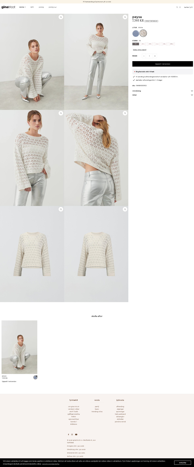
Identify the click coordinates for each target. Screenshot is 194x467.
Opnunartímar (74, 419)
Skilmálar (120, 419)
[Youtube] (76, 434)
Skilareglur (120, 417)
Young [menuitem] (41, 7)
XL (164, 44)
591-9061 (82, 453)
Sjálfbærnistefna (74, 414)
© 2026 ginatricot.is (74, 440)
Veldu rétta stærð (139, 50)
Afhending (120, 406)
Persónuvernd (120, 422)
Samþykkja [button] (182, 463)
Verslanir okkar (73, 409)
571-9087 (80, 456)
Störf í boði (74, 411)
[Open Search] (177, 7)
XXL (171, 44)
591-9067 (82, 449)
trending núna (97, 411)
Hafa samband (120, 414)
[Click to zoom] (61, 17)
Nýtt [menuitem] (32, 7)
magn (134, 56)
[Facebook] (68, 434)
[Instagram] (72, 434)
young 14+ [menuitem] (53, 7)
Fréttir (73, 417)
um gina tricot (73, 406)
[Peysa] (19, 347)
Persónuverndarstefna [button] (50, 464)
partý (97, 406)
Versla (21, 7)
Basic (97, 409)
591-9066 (80, 446)
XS (136, 44)
